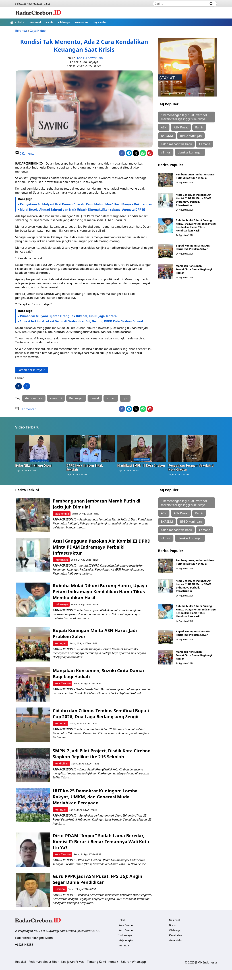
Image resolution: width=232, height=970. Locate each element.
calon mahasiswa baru (176, 144)
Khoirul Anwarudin (90, 58)
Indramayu (61, 559)
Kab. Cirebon (126, 930)
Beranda (21, 31)
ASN (164, 127)
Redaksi (20, 962)
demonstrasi (34, 398)
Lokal (18, 22)
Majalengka (62, 513)
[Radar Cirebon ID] (38, 13)
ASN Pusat (181, 127)
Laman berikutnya (30, 370)
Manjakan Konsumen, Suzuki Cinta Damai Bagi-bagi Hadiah (194, 269)
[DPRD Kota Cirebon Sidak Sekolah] (90, 448)
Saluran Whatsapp (133, 962)
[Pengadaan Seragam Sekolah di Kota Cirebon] (192, 448)
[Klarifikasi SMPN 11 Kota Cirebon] (141, 448)
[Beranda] (12, 22)
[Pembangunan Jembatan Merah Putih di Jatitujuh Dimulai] (165, 180)
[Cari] (211, 4)
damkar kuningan (190, 152)
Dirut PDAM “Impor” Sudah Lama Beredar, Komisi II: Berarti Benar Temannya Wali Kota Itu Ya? (101, 841)
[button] (20, 22)
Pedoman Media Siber (43, 962)
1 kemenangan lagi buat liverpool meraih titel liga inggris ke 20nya (184, 117)
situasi (110, 398)
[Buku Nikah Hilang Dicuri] (39, 448)
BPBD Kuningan (191, 136)
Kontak (113, 962)
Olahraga (64, 22)
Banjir (199, 127)
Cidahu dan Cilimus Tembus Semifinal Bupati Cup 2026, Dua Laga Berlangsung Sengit (101, 713)
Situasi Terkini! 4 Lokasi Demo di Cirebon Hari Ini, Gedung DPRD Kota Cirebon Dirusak (82, 321)
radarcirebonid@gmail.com (34, 938)
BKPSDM (167, 136)
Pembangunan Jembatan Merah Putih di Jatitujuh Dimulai (195, 176)
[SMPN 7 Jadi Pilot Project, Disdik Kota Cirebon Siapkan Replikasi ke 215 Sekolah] (33, 765)
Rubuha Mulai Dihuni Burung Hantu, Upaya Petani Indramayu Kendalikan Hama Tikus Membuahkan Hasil (196, 225)
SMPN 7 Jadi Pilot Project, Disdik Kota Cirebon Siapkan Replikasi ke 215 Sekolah (102, 754)
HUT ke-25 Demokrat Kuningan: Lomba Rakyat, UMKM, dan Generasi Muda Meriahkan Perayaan (95, 797)
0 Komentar (27, 153)
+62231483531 (25, 945)
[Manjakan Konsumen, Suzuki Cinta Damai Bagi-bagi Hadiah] (165, 271)
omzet (94, 398)
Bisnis (49, 22)
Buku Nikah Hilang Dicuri (33, 465)
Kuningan (61, 643)
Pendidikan (62, 763)
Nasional (35, 22)
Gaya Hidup (100, 22)
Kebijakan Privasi (72, 962)
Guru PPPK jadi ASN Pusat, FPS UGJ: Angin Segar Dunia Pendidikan (97, 879)
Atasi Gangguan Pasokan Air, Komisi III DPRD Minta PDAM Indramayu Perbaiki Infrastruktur (193, 200)
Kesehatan (81, 22)
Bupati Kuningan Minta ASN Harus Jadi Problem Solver (193, 247)
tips (125, 398)
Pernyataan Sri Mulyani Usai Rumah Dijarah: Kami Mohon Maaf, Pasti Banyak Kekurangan (86, 204)
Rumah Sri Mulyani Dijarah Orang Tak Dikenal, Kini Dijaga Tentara (68, 316)
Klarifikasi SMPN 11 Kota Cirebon (141, 465)
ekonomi (56, 398)
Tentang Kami (96, 962)
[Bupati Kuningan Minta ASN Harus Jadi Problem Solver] (165, 251)
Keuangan (76, 398)
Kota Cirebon (63, 683)
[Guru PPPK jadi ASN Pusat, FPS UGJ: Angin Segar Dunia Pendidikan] (33, 890)
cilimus (166, 152)
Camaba (204, 144)
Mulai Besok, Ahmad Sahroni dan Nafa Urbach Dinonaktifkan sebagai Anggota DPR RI (82, 210)
